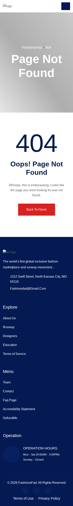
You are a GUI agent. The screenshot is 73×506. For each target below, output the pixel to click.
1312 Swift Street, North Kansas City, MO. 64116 (38, 279)
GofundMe (10, 418)
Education (10, 345)
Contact (8, 391)
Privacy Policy (49, 498)
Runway (8, 327)
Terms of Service (14, 353)
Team (7, 382)
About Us (9, 318)
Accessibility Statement (19, 409)
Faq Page (10, 400)
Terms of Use (23, 498)
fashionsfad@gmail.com (28, 288)
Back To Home (36, 209)
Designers (10, 336)
